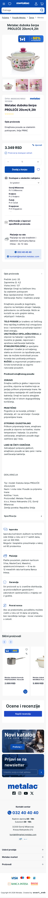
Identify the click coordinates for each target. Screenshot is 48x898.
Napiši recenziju (23, 714)
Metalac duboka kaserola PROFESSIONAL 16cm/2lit (14, 679)
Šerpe (31, 17)
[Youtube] (26, 793)
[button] (35, 98)
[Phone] (9, 812)
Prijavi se (41, 772)
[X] (32, 793)
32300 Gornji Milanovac (23, 827)
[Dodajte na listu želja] (38, 169)
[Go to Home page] (23, 4)
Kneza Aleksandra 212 (23, 829)
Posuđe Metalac (19, 17)
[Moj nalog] (36, 4)
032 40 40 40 (24, 252)
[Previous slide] (4, 642)
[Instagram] (19, 793)
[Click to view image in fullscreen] (23, 56)
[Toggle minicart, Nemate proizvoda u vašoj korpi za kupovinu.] (42, 3)
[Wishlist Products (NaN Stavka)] (9, 4)
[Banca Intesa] (18, 883)
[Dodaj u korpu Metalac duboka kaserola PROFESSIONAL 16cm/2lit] (25, 692)
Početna (5, 17)
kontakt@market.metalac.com (24, 256)
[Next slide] (10, 642)
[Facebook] (14, 793)
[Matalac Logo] (23, 786)
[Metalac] (35, 98)
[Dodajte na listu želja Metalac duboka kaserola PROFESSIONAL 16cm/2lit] (26, 649)
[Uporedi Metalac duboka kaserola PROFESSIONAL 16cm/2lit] (26, 653)
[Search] (42, 10)
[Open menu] (4, 4)
